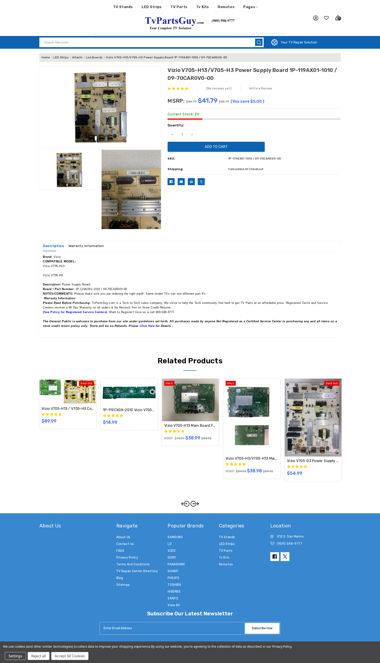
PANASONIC (176, 564)
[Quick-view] (62, 391)
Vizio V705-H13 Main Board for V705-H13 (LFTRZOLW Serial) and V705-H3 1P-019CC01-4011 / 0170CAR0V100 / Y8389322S (190, 425)
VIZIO (171, 551)
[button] (190, 23)
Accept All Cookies (70, 656)
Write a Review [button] (260, 88)
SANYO (173, 598)
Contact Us (125, 544)
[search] (259, 42)
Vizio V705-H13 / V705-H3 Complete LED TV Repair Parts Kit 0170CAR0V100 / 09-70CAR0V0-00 (68, 409)
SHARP (173, 571)
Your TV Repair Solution (299, 42)
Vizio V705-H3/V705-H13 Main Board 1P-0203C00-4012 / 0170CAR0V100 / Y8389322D (252, 458)
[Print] (191, 181)
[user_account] (313, 18)
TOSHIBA (174, 585)
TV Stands (123, 7)
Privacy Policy (127, 557)
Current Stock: (183, 114)
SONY (172, 557)
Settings (15, 656)
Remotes (226, 7)
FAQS (120, 551)
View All (173, 605)
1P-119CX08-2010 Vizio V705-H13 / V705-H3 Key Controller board (129, 410)
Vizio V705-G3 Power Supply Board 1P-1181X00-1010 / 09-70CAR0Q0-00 (313, 461)
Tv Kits (202, 7)
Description (53, 246)
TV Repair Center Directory (137, 571)
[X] (201, 181)
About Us (123, 537)
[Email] (181, 181)
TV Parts (178, 7)
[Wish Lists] (324, 18)
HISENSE (174, 591)
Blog (119, 578)
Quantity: (176, 125)
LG (170, 544)
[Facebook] (171, 181)
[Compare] (73, 391)
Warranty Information (86, 246)
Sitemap (123, 585)
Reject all (38, 656)
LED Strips (152, 7)
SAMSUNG (175, 537)
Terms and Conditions (133, 564)
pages (249, 7)
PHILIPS (173, 578)
